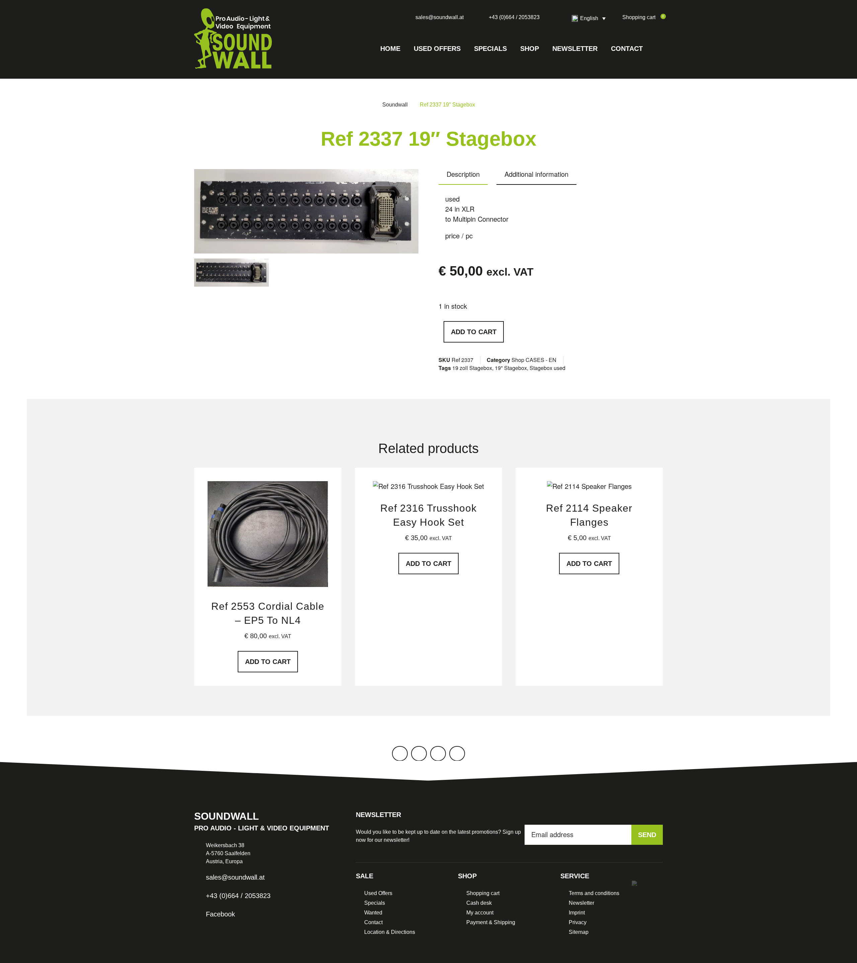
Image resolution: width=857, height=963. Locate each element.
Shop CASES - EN (534, 360)
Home (390, 48)
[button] (656, 48)
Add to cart (473, 332)
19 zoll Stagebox (472, 368)
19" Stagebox (511, 368)
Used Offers (437, 48)
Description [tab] (463, 174)
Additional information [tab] (536, 174)
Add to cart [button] (268, 661)
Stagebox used (547, 368)
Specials (490, 48)
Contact (627, 48)
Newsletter (575, 48)
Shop (529, 48)
